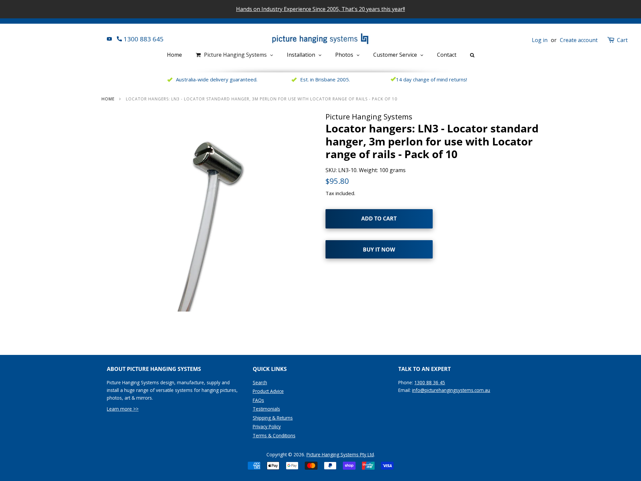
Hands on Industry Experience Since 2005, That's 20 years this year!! (320, 9)
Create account (579, 40)
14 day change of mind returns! (431, 79)
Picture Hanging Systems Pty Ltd (340, 454)
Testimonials (266, 409)
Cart (622, 40)
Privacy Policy (267, 426)
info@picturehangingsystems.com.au (451, 390)
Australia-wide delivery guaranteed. (216, 79)
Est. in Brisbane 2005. (325, 79)
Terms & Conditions (274, 435)
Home (108, 99)
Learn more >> (123, 409)
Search (260, 382)
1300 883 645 (143, 39)
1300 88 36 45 (429, 382)
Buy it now (379, 249)
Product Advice (268, 391)
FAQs (258, 400)
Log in (540, 40)
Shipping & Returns (273, 418)
